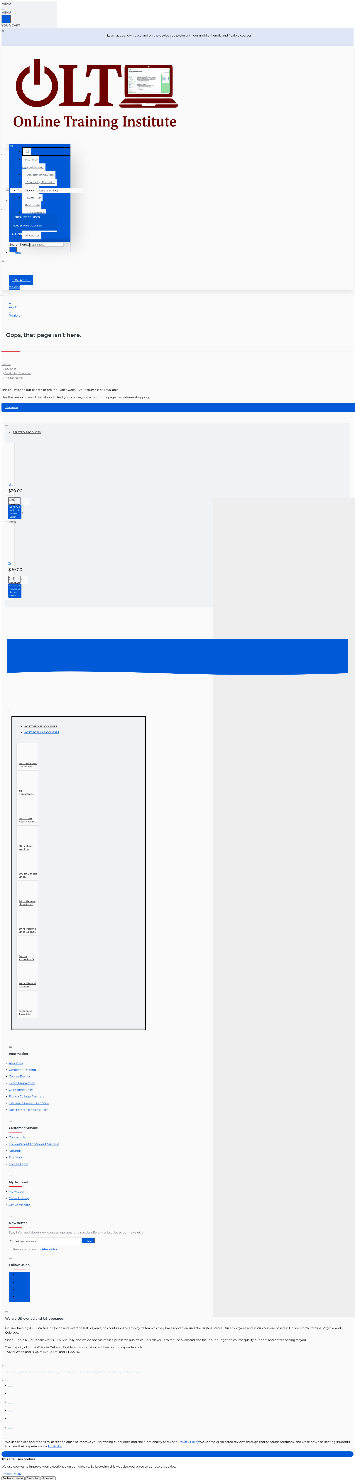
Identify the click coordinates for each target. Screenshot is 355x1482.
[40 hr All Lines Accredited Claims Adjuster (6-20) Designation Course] (25, 753)
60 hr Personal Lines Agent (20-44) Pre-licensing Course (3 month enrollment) (28, 930)
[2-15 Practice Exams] (24, 541)
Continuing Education (40, 182)
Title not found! (13, 377)
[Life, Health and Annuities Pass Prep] (24, 462)
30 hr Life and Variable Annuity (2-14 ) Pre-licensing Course (28, 985)
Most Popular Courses (41, 732)
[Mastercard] (10, 1393)
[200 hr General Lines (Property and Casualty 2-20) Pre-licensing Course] (25, 863)
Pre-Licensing (34, 212)
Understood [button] (48, 1478)
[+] (284, 946)
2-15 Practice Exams (10, 563)
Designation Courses (39, 174)
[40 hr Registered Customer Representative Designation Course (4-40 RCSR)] (25, 780)
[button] (14, 512)
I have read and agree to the (35, 1249)
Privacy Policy (189, 1442)
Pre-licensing (34, 167)
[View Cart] (8, 190)
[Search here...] (7, 147)
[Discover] (10, 1409)
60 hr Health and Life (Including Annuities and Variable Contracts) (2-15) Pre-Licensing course (27, 848)
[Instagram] (20, 1283)
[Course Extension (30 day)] (25, 946)
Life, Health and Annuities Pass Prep (10, 484)
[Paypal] (10, 1418)
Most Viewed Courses (40, 726)
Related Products (27, 432)
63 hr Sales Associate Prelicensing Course (26, 1012)
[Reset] (6, 19)
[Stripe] (10, 1426)
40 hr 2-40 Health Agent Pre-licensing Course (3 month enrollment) (27, 820)
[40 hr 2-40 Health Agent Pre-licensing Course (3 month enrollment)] (25, 808)
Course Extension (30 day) (27, 958)
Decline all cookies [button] (13, 1478)
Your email (16, 1241)
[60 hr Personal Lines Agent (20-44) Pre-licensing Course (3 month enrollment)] (25, 918)
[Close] (2, 8)
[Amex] (10, 1401)
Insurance (31, 159)
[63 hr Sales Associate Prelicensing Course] (25, 1000)
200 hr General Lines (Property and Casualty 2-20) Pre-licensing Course (28, 875)
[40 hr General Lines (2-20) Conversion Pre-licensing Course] (25, 891)
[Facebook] (20, 1276)
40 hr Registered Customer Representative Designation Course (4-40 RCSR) (28, 792)
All (27, 151)
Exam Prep (33, 197)
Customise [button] (32, 1478)
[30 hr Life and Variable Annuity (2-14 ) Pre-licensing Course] (25, 973)
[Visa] (10, 1384)
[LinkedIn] (20, 1291)
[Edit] (2, 31)
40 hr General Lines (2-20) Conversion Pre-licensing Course (27, 903)
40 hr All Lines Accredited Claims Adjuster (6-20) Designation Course (28, 765)
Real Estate (32, 205)
